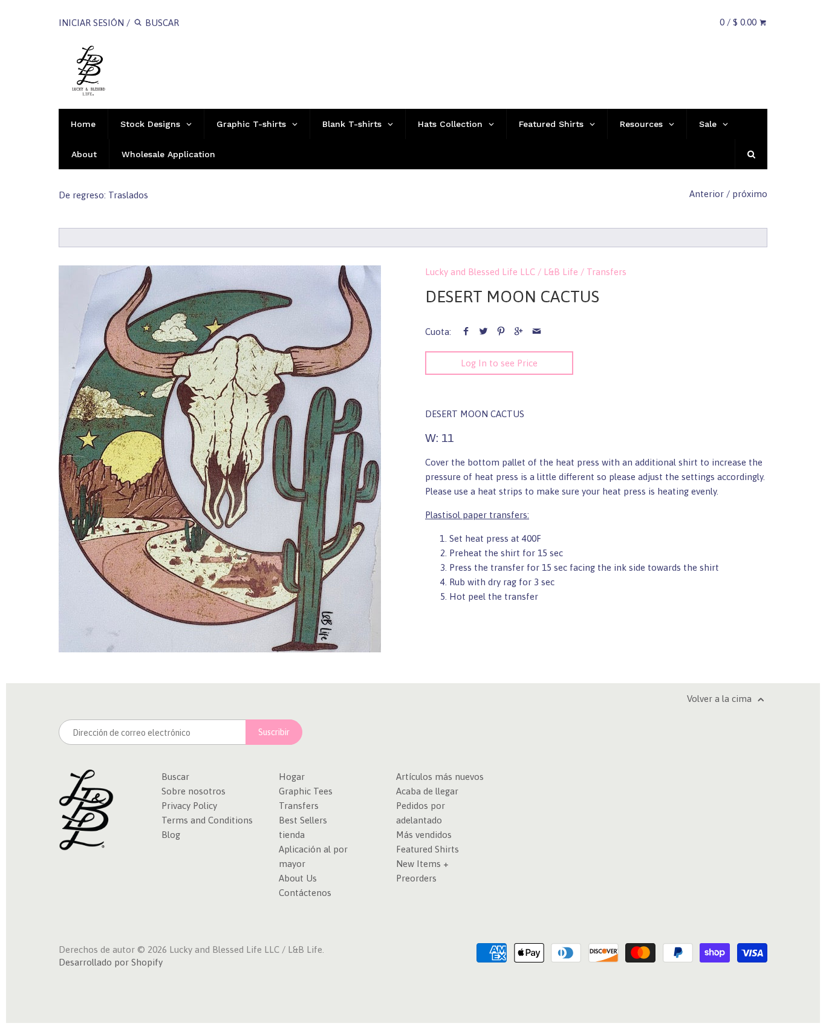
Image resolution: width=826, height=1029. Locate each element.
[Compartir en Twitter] (483, 331)
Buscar (175, 776)
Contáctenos (305, 893)
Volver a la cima (720, 698)
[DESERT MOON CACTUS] (220, 458)
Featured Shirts (427, 849)
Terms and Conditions (207, 820)
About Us (298, 878)
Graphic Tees (306, 791)
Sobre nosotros (193, 791)
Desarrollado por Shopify (111, 962)
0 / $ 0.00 (739, 22)
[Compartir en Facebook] (465, 331)
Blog (170, 834)
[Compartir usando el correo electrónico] (536, 331)
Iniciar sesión (91, 23)
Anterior (706, 194)
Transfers (606, 272)
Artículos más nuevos (440, 776)
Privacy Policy (189, 805)
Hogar (292, 776)
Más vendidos (424, 834)
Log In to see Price (499, 363)
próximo (749, 194)
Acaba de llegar (427, 791)
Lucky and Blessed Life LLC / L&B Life (501, 272)
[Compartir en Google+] (518, 331)
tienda (292, 834)
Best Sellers (303, 820)
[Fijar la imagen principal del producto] (501, 331)
